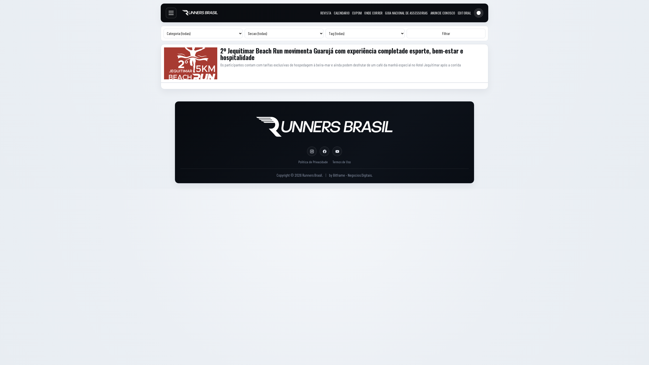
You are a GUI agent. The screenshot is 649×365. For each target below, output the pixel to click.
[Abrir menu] (171, 13)
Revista (325, 12)
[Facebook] (324, 151)
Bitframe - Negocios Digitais (352, 175)
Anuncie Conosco (442, 12)
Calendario (342, 12)
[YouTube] (337, 151)
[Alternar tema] (478, 12)
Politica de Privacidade (313, 162)
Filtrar (446, 33)
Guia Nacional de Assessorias (406, 12)
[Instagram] (312, 151)
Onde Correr (373, 12)
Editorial (464, 12)
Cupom (357, 12)
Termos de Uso (341, 162)
